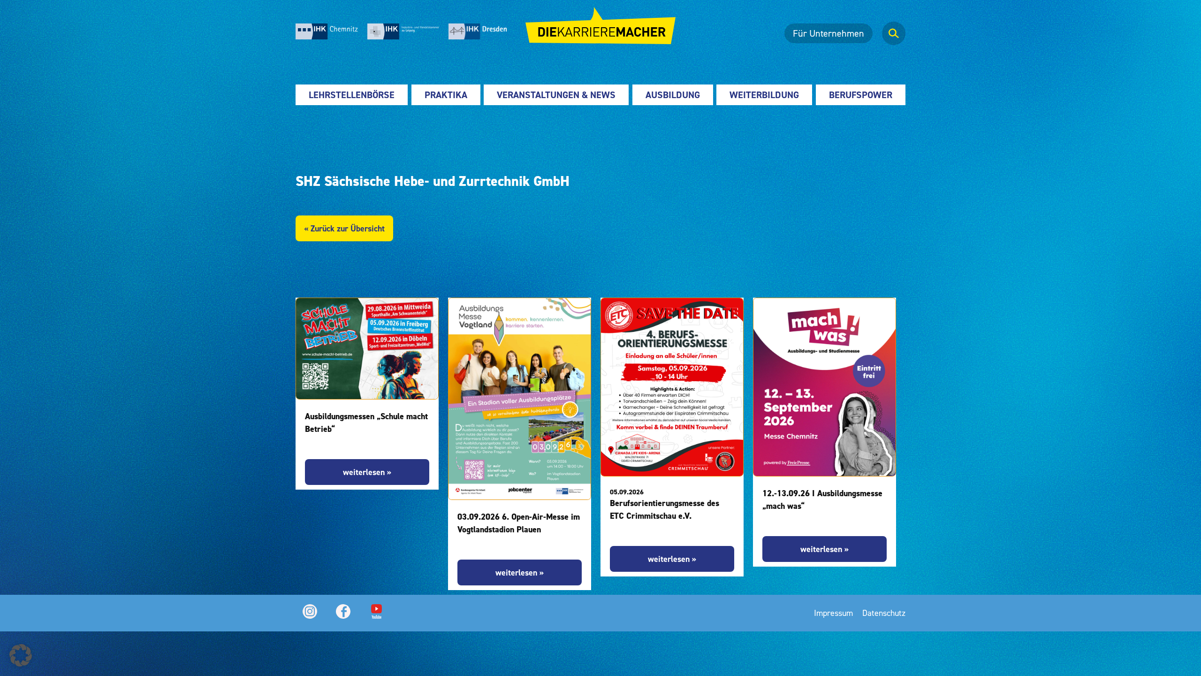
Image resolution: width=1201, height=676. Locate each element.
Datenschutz (883, 613)
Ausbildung (673, 95)
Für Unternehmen (828, 33)
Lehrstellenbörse (352, 95)
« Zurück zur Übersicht (344, 228)
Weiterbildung (764, 95)
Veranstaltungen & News (556, 95)
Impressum (833, 613)
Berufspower (860, 95)
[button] (20, 655)
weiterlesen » (367, 472)
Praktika (446, 95)
